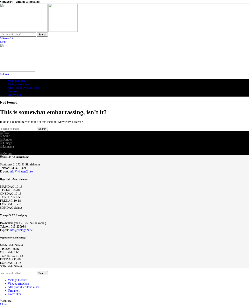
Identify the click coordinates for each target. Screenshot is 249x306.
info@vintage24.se (21, 171)
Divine (4, 150)
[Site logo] (24, 30)
